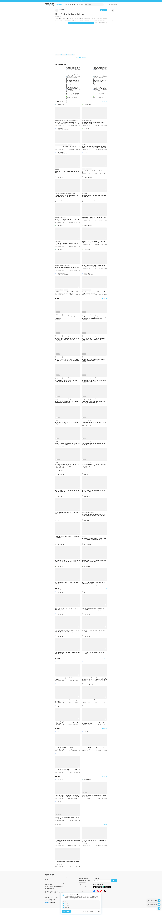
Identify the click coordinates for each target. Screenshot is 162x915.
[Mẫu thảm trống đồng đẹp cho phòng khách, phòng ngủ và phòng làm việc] (94, 714)
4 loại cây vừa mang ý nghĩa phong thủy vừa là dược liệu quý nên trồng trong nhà (67, 631)
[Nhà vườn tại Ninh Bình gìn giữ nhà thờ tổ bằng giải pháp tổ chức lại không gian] (67, 209)
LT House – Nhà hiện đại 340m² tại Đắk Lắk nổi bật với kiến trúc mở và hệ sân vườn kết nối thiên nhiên (94, 147)
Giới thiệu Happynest (83, 878)
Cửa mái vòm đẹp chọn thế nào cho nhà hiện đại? (93, 700)
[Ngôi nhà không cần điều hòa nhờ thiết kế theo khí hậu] (94, 161)
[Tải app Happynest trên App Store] (97, 886)
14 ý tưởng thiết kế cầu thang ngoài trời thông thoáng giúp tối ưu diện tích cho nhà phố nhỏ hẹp (67, 360)
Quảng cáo (67, 907)
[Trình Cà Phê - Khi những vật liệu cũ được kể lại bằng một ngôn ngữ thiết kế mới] (60, 82)
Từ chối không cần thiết (88, 911)
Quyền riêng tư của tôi (84, 884)
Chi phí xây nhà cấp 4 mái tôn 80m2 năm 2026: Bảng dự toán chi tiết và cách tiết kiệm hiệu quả (94, 539)
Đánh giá (81, 889)
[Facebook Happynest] (94, 891)
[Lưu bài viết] (78, 117)
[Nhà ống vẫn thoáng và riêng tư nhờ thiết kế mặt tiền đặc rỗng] (67, 258)
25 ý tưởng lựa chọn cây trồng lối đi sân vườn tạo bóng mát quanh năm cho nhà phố (67, 381)
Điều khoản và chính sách (84, 880)
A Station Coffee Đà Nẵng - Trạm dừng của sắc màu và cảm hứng (99, 94)
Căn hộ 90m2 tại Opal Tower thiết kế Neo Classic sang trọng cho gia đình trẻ (72, 88)
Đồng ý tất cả (66, 911)
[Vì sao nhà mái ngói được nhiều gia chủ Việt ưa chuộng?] (67, 574)
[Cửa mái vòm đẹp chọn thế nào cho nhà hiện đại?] (94, 692)
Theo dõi (104, 10)
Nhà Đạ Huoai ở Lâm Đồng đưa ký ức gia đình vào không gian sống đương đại (93, 292)
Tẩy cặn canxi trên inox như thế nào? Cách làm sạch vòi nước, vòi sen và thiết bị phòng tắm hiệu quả (67, 561)
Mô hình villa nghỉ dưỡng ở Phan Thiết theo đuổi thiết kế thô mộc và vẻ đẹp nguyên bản (66, 292)
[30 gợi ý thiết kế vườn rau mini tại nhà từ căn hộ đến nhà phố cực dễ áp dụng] (94, 433)
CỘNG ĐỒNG (59, 4)
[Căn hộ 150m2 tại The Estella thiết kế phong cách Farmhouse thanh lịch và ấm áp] (87, 82)
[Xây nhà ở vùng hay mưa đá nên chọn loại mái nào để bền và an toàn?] (94, 482)
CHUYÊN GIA (80, 4)
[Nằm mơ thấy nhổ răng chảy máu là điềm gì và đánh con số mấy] (94, 622)
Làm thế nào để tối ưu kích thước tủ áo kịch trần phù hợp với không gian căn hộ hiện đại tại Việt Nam (67, 796)
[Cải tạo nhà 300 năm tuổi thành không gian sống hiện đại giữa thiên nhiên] (67, 234)
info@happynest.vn (50, 888)
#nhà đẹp (57, 54)
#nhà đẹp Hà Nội (63, 54)
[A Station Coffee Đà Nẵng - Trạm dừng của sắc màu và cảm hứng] (87, 95)
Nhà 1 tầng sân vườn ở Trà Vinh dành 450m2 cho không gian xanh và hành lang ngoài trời (93, 339)
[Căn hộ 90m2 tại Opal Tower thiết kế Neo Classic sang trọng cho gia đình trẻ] (60, 89)
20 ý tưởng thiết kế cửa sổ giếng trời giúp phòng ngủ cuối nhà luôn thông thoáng (93, 402)
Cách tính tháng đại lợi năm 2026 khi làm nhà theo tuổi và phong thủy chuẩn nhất (94, 561)
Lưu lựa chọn (97, 911)
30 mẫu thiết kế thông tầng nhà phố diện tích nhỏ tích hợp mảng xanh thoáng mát (67, 423)
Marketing (67, 905)
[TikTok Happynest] (105, 891)
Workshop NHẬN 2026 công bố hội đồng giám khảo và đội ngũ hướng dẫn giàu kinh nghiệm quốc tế (67, 748)
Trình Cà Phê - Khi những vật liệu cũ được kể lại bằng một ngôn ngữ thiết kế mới (72, 81)
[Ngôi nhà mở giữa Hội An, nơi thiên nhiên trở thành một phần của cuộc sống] (94, 209)
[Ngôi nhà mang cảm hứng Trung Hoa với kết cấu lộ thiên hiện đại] (94, 185)
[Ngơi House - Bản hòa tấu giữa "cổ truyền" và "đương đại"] (60, 69)
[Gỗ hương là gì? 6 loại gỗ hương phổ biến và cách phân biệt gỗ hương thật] (94, 574)
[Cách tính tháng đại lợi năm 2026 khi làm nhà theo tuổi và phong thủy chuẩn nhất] (94, 552)
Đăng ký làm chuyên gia (84, 891)
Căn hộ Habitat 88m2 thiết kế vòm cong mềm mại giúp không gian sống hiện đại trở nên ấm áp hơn (73, 94)
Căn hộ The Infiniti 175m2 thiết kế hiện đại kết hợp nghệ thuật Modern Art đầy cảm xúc (100, 75)
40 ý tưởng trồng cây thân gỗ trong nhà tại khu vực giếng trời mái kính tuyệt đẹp (94, 423)
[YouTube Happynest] (101, 891)
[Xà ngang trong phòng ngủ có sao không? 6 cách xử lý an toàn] (67, 504)
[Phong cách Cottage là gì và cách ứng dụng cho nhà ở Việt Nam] (67, 528)
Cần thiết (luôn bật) (69, 901)
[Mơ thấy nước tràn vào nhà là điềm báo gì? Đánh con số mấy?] (94, 644)
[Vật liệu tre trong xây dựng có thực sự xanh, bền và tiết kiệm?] (67, 692)
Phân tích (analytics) (69, 903)
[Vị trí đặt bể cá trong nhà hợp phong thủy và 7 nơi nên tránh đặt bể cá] (67, 482)
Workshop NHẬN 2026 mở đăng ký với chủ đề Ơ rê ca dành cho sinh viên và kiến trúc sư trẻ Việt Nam (67, 770)
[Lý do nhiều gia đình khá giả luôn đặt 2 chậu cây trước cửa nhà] (94, 600)
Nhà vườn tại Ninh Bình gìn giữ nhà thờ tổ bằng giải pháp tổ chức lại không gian (67, 220)
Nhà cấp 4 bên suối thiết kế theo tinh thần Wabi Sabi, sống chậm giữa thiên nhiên (66, 196)
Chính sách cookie (92, 898)
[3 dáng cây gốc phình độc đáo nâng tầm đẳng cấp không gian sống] (67, 600)
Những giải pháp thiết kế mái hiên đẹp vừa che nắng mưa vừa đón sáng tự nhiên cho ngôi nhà (67, 444)
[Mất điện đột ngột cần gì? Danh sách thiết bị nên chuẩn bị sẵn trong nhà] (67, 810)
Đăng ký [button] (115, 4)
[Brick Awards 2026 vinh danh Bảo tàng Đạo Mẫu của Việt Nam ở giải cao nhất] (94, 740)
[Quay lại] (113, 10)
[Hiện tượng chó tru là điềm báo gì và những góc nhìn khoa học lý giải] (67, 644)
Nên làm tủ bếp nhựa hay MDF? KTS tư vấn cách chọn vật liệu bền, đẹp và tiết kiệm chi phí (93, 266)
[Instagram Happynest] (98, 891)
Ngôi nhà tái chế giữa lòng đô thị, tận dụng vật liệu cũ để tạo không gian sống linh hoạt (94, 242)
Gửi (115, 880)
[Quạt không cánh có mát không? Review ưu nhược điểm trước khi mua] (94, 788)
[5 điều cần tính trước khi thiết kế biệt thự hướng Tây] (67, 161)
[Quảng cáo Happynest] (81, 57)
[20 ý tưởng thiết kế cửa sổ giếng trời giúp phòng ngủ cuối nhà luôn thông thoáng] (94, 391)
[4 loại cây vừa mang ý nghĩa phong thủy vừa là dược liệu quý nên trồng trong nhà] (67, 622)
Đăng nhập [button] (110, 4)
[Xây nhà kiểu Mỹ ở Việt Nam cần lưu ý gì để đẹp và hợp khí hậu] (67, 714)
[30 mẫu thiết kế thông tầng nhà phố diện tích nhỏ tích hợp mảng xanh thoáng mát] (67, 412)
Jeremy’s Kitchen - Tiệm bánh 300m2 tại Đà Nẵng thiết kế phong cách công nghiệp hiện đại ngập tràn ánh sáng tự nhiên (99, 88)
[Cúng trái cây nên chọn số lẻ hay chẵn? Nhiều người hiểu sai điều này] (67, 833)
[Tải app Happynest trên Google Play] (107, 886)
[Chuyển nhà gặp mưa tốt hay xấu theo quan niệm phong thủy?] (67, 854)
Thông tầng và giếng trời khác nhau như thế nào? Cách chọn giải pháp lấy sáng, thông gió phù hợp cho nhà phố (93, 515)
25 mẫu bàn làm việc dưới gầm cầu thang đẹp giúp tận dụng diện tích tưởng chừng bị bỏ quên (100, 68)
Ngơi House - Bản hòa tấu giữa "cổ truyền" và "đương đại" (73, 68)
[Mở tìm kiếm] (86, 4)
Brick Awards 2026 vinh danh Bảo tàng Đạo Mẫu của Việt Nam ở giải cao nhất (93, 748)
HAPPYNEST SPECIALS (70, 4)
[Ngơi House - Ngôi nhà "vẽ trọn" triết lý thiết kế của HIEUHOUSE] (67, 137)
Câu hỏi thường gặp (83, 886)
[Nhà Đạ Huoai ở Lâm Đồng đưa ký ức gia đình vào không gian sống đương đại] (94, 282)
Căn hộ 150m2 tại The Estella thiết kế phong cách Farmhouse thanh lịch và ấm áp (99, 81)
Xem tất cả (104, 101)
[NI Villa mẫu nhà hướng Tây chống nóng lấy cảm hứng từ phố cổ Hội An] (94, 113)
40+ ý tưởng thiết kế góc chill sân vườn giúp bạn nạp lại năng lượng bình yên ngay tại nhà (67, 465)
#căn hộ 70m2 (71, 54)
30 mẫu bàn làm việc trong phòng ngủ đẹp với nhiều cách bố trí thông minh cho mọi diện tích (73, 75)
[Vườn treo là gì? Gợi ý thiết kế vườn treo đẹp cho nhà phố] (67, 670)
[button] (56, 315)
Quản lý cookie (82, 882)
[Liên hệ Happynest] (159, 908)
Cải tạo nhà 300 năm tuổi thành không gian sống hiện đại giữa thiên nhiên (66, 244)
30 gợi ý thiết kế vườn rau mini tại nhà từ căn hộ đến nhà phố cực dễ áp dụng (93, 444)
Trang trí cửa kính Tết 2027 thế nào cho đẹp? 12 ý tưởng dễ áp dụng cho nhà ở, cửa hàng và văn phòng (94, 678)
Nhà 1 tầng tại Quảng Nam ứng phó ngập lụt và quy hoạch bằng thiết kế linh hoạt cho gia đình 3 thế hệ (67, 123)
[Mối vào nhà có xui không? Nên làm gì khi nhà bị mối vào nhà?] (94, 833)
